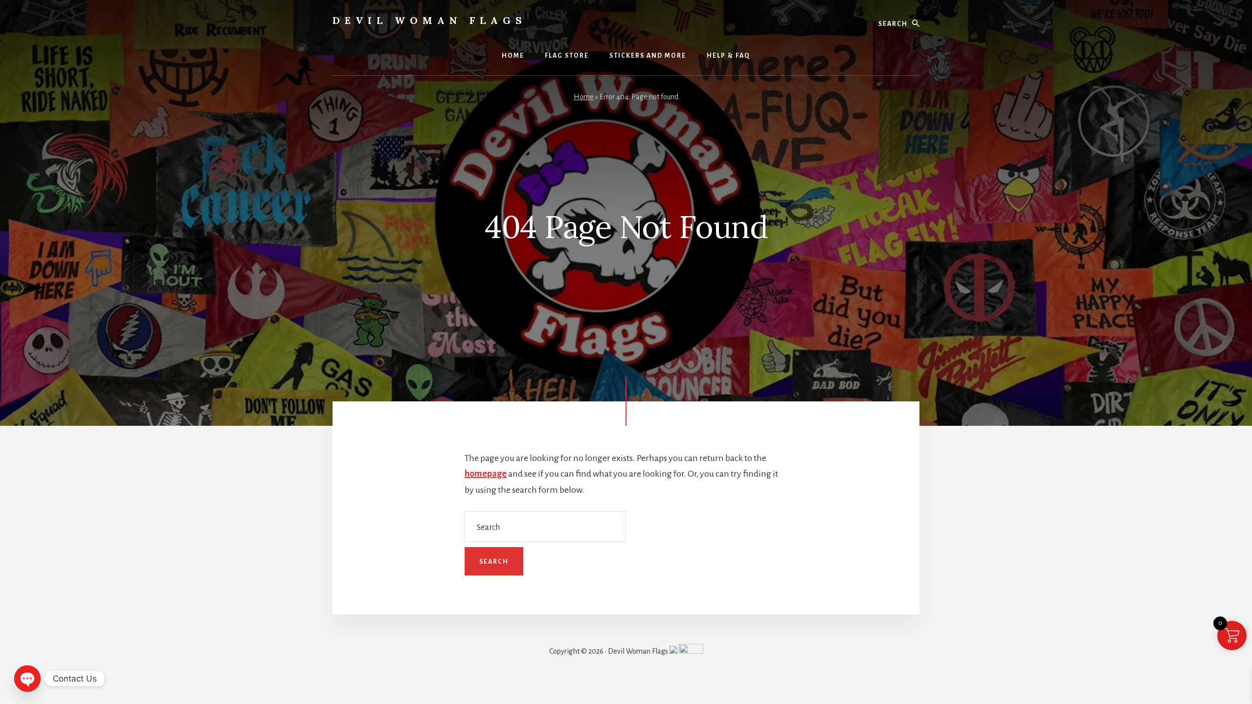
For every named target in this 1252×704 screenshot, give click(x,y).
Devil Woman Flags (430, 20)
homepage (486, 474)
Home (584, 97)
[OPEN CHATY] (27, 678)
